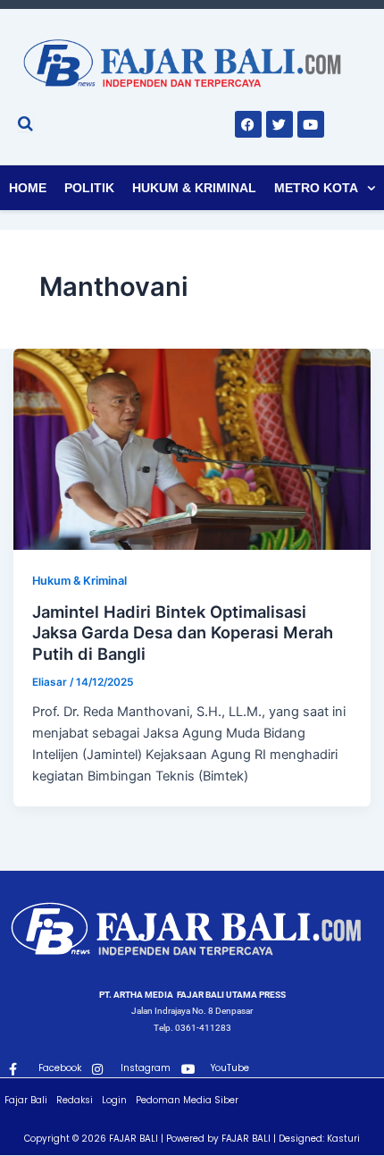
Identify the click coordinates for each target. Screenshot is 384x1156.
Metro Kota (316, 188)
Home (27, 188)
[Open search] (25, 123)
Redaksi (74, 1100)
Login (114, 1100)
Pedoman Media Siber (187, 1100)
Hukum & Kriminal (194, 188)
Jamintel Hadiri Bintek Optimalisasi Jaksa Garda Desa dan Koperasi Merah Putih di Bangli (182, 632)
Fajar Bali (25, 1100)
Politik (89, 188)
